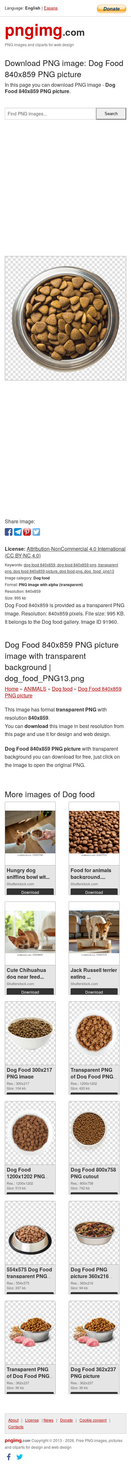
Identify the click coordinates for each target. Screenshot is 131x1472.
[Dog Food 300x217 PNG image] (30, 1033)
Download (30, 892)
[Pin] (27, 532)
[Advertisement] (65, 190)
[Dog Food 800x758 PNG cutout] (94, 1133)
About (13, 1420)
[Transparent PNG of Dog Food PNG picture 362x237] (30, 1332)
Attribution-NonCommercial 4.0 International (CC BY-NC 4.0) (65, 552)
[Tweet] (36, 532)
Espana (51, 8)
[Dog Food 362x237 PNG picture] (94, 1332)
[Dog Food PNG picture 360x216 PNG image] (94, 1233)
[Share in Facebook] (8, 532)
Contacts (16, 1426)
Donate (66, 1420)
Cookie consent (93, 1420)
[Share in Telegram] (18, 532)
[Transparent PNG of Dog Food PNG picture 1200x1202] (94, 1033)
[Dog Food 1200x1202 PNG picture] (30, 1133)
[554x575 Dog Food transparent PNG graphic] (30, 1232)
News (48, 1420)
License (32, 1420)
